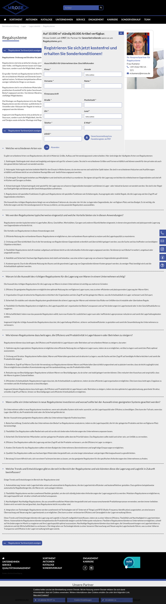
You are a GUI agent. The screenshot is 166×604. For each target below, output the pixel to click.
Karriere (112, 19)
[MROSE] (5, 19)
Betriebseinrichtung (10, 26)
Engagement (96, 19)
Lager (23, 26)
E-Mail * (87, 122)
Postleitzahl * (90, 100)
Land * (86, 111)
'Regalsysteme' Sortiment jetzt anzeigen (24, 50)
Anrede (87, 69)
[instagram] (91, 568)
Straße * (47, 100)
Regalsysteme (49, 26)
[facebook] (85, 568)
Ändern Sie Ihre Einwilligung (12, 573)
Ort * (46, 111)
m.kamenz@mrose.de (140, 73)
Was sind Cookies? (41, 595)
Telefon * (48, 122)
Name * (87, 81)
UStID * (47, 134)
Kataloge (46, 19)
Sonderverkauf (131, 19)
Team (147, 19)
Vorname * (48, 81)
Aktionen (31, 19)
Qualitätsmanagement (16, 568)
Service (80, 19)
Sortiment (15, 19)
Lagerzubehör (35, 26)
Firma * (47, 69)
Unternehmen (64, 19)
